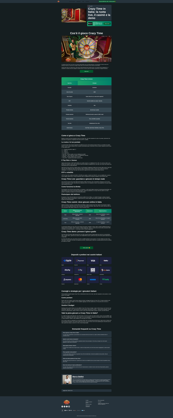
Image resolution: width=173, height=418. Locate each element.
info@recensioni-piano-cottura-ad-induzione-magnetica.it (103, 404)
